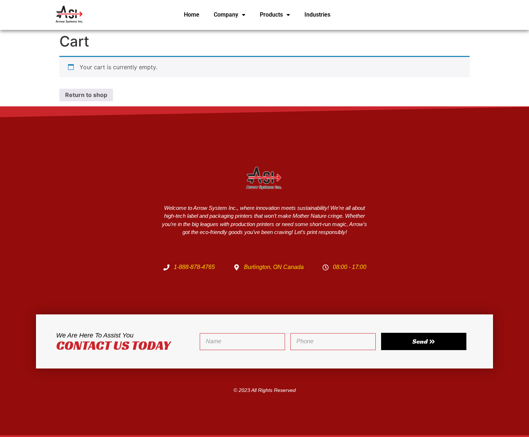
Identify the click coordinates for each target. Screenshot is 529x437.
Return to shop (86, 94)
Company (226, 14)
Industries (317, 14)
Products (271, 14)
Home (191, 14)
